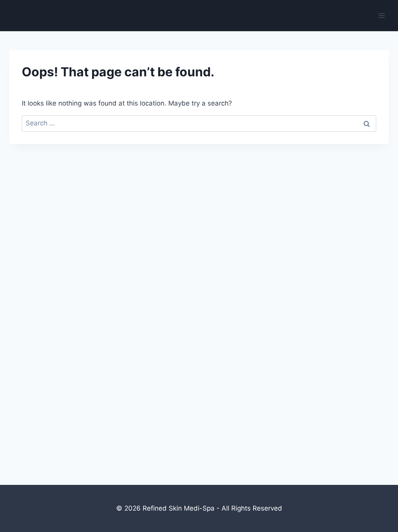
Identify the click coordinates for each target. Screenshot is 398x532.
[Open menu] (381, 15)
